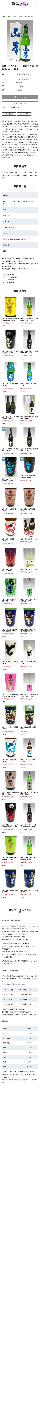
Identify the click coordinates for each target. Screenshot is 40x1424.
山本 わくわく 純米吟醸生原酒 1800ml (10, 793)
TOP (3, 16)
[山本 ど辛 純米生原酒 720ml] (29, 748)
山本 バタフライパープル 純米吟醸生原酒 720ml (29, 630)
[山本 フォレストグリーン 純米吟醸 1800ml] (11, 846)
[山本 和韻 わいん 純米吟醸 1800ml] (11, 878)
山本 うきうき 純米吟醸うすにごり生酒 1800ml (10, 695)
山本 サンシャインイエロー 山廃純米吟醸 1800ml (11, 319)
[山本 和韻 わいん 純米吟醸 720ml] (29, 878)
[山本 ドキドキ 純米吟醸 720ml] (29, 372)
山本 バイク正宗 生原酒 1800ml (10, 728)
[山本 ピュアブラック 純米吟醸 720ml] (29, 437)
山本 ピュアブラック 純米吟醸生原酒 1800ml (10, 352)
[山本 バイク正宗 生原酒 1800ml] (11, 715)
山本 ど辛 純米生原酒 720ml (27, 760)
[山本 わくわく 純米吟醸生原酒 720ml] (29, 780)
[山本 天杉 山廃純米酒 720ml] (29, 497)
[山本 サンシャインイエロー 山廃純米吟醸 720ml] (29, 307)
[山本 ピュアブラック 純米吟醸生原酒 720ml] (29, 339)
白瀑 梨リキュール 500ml (29, 569)
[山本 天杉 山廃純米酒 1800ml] (11, 497)
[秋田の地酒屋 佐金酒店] (20, 5)
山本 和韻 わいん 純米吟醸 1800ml (10, 891)
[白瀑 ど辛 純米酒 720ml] (29, 527)
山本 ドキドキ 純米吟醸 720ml (29, 384)
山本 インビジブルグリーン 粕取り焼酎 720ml (29, 600)
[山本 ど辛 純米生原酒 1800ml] (11, 748)
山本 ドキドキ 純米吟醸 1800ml (10, 384)
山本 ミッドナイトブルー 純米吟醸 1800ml (10, 480)
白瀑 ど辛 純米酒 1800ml (8, 540)
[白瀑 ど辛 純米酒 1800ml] (11, 527)
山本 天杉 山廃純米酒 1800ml (10, 510)
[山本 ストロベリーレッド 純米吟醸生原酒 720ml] (29, 813)
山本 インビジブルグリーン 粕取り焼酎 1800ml (11, 600)
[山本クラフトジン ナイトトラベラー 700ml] (11, 557)
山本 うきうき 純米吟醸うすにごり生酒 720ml (29, 695)
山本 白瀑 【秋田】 (26, 16)
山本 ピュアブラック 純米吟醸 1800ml (10, 450)
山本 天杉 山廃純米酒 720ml (28, 510)
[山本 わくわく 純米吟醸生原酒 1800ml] (11, 780)
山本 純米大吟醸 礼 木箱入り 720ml (29, 417)
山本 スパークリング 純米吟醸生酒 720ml (10, 417)
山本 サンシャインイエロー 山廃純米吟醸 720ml (29, 319)
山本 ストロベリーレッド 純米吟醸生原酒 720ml (29, 826)
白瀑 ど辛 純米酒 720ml (29, 539)
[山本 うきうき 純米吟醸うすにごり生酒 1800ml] (11, 683)
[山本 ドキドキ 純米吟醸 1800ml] (11, 372)
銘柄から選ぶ (12, 16)
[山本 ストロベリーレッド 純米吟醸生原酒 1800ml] (11, 813)
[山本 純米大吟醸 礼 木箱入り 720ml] (29, 404)
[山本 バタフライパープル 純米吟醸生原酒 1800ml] (11, 617)
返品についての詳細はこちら (10, 108)
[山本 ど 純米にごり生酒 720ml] (29, 650)
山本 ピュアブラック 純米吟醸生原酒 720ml (29, 352)
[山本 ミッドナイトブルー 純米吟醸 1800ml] (11, 467)
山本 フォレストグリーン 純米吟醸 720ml (29, 858)
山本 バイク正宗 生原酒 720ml (29, 728)
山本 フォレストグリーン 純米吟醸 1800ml (10, 858)
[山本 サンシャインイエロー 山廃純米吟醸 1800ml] (11, 307)
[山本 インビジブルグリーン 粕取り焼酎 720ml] (29, 587)
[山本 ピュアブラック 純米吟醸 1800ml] (11, 437)
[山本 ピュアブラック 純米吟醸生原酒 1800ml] (11, 339)
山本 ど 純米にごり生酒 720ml (29, 662)
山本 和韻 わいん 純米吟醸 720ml (29, 891)
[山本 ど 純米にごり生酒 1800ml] (11, 650)
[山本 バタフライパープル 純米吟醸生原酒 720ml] (29, 617)
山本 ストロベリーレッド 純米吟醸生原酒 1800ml (10, 826)
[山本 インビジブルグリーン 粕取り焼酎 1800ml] (11, 587)
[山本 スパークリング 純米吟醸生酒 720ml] (11, 404)
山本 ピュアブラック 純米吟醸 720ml (29, 450)
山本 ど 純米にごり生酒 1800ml (10, 662)
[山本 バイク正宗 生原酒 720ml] (29, 715)
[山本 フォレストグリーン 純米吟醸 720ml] (29, 846)
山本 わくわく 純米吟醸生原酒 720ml (29, 793)
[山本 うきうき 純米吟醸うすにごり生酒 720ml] (29, 683)
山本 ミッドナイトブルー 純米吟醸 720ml (29, 476)
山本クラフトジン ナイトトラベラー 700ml (10, 570)
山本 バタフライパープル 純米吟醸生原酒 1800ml (10, 630)
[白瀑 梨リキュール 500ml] (29, 557)
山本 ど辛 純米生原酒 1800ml (10, 760)
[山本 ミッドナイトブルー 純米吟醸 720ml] (29, 465)
